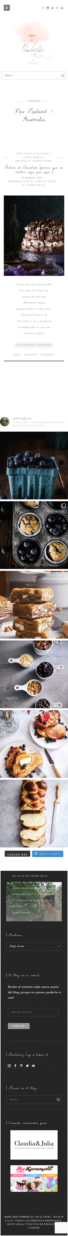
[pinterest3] (57, 8)
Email (17, 355)
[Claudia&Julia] (34, 1144)
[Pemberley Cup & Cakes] (34, 43)
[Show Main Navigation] (7, 8)
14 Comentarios (34, 185)
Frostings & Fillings (32, 154)
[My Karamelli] (34, 1178)
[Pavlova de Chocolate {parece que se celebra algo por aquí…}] (34, 235)
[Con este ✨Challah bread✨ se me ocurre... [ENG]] (34, 813)
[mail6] (62, 8)
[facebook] (15, 1065)
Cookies (34, 1228)
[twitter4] (52, 8)
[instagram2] (47, 8)
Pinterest (48, 355)
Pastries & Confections (33, 161)
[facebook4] (43, 8)
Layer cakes (32, 157)
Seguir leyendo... (22, 912)
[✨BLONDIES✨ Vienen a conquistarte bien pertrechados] (34, 605)
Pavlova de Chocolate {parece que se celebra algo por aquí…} (34, 169)
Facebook (31, 355)
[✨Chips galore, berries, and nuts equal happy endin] (34, 674)
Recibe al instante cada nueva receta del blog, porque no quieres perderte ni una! (34, 992)
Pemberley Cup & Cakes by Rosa (32, 181)
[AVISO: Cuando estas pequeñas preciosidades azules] (34, 465)
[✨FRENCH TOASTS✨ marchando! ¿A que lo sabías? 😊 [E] (34, 744)
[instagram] (9, 1065)
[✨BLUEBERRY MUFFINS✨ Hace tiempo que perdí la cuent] (34, 535)
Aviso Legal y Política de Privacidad (33, 1224)
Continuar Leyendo (34, 345)
